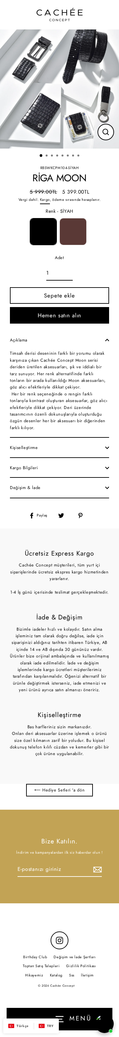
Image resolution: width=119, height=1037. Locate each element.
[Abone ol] (96, 869)
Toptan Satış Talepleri (41, 966)
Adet (59, 257)
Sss (71, 975)
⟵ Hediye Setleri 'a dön (59, 790)
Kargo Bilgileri (24, 468)
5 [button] (63, 156)
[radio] (43, 231)
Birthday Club (35, 957)
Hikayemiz (34, 975)
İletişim (87, 975)
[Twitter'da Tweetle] (64, 515)
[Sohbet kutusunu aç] (104, 1023)
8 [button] (79, 156)
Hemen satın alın (60, 315)
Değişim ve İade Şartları (75, 957)
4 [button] (58, 156)
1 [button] (41, 156)
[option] (59, 89)
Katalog (56, 975)
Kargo (45, 199)
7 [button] (73, 156)
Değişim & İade (25, 487)
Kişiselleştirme (24, 447)
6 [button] (68, 156)
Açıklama (18, 340)
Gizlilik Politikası (81, 966)
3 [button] (52, 156)
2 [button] (47, 156)
